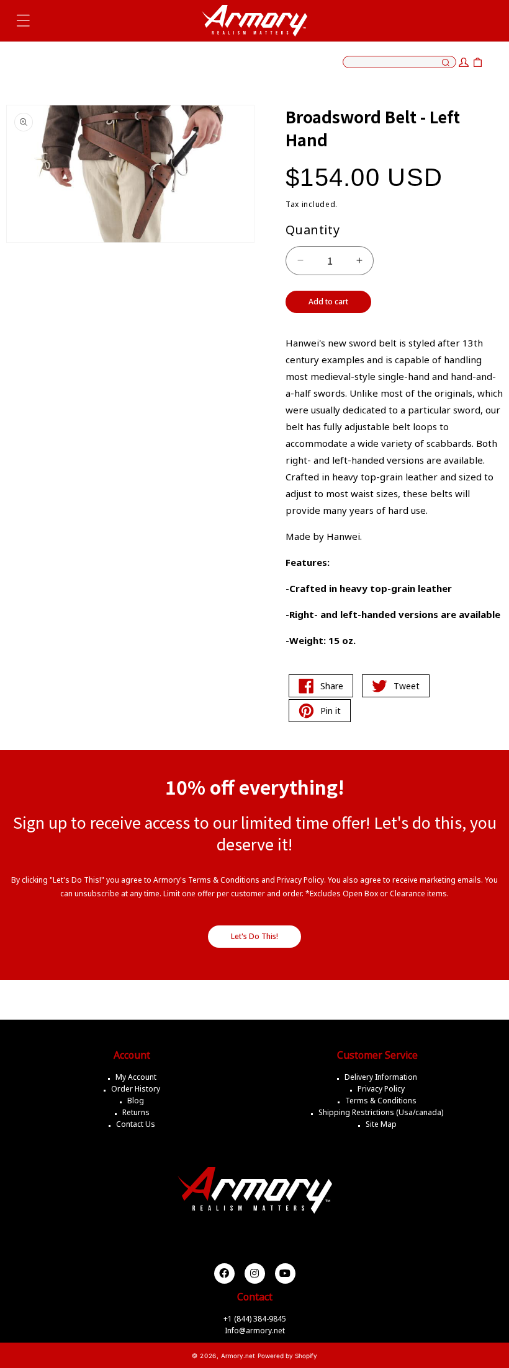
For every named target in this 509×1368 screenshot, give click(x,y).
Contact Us (135, 1124)
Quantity (313, 229)
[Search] (446, 63)
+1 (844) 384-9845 (254, 1318)
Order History (135, 1088)
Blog (135, 1100)
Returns (136, 1112)
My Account (135, 1077)
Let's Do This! (254, 936)
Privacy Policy (381, 1088)
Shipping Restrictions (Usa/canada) (380, 1112)
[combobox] (399, 62)
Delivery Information (381, 1077)
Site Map (381, 1124)
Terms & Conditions (381, 1100)
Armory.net (238, 1355)
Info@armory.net (255, 1330)
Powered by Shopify (287, 1355)
